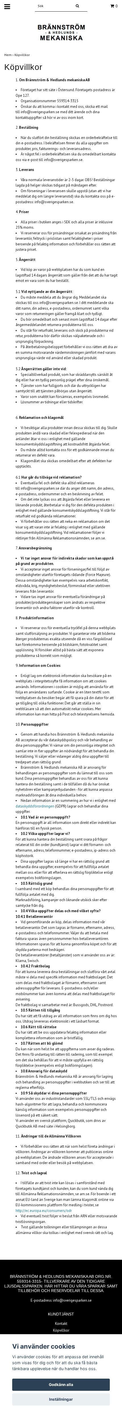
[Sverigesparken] (61, 32)
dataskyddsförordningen (35, 806)
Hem (9, 55)
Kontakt (61, 1323)
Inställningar (61, 1399)
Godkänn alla (61, 1384)
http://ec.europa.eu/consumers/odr (44, 1210)
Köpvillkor (22, 55)
